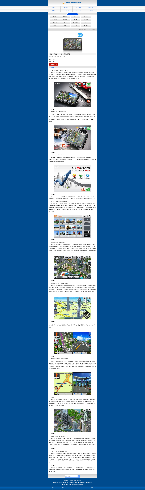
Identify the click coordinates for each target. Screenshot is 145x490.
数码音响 (65, 19)
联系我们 (91, 10)
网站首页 (54, 7)
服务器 (86, 22)
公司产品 (91, 7)
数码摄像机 (75, 22)
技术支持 (78, 10)
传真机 (54, 25)
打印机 (65, 25)
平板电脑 (75, 16)
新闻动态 (78, 7)
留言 (92, 489)
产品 (82, 489)
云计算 (75, 25)
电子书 (65, 22)
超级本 (75, 19)
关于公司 (66, 7)
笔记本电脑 (54, 19)
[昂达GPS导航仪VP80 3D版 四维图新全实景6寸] (72, 42)
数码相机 (86, 25)
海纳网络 (77, 484)
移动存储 (86, 19)
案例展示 (54, 10)
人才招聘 (66, 10)
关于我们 (70, 480)
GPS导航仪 (86, 16)
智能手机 (55, 16)
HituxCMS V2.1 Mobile (70, 484)
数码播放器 (65, 16)
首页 (85, 29)
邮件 (72, 489)
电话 (63, 489)
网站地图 (79, 480)
